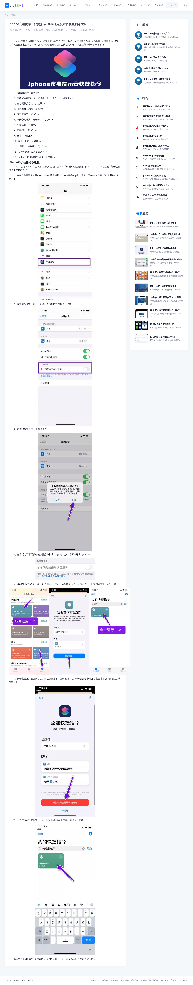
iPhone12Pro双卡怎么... (156, 137)
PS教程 (144, 980)
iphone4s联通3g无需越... (162, 177)
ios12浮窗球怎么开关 (158, 167)
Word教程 (94, 980)
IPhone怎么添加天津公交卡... (166, 225)
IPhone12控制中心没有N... (157, 127)
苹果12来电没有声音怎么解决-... (159, 118)
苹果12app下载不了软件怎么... (158, 108)
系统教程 (135, 980)
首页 (6, 15)
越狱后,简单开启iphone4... (157, 70)
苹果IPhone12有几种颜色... (157, 197)
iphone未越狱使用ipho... (162, 47)
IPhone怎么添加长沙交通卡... (166, 288)
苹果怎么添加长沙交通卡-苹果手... (166, 300)
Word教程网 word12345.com (26, 980)
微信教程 (165, 980)
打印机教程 (154, 980)
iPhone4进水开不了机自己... (161, 35)
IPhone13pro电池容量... (160, 157)
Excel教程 (114, 980)
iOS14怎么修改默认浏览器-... (159, 187)
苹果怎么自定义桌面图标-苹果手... (166, 275)
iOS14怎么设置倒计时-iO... (166, 326)
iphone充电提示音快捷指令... (166, 250)
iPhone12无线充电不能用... (157, 147)
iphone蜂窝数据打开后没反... (161, 81)
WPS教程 (125, 980)
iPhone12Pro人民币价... (158, 59)
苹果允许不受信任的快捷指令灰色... (167, 262)
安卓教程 (175, 980)
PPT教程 (104, 980)
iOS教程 (14, 15)
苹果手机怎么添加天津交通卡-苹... (166, 237)
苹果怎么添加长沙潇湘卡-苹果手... (166, 313)
